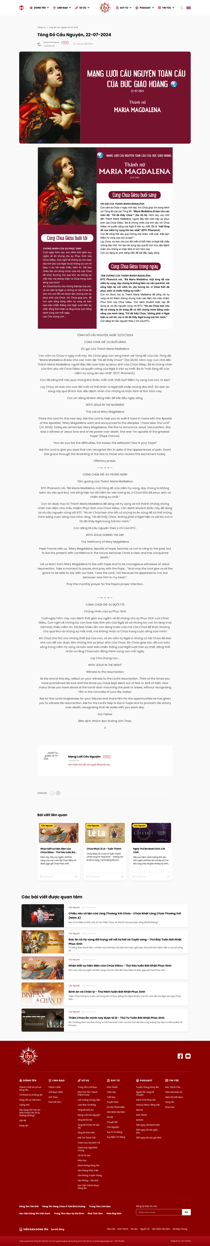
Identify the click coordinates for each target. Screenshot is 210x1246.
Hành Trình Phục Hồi (145, 1100)
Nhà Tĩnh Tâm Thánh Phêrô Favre (87, 1093)
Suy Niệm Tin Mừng (116, 1137)
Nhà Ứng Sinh (114, 1213)
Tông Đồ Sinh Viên (86, 1132)
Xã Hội (110, 1117)
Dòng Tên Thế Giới (29, 1206)
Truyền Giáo (113, 1102)
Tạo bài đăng (57, 1229)
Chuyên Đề (112, 1122)
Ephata (139, 1119)
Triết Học (111, 1097)
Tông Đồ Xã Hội (85, 1119)
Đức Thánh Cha (172, 1087)
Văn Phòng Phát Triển (88, 1170)
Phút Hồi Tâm (54, 1102)
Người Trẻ (144, 1229)
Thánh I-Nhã (54, 1087)
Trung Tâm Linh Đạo (87, 1087)
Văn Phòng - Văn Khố (88, 1180)
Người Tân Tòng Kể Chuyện (145, 1093)
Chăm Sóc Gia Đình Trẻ (89, 1142)
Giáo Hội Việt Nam (174, 1097)
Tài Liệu (134, 1229)
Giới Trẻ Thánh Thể (86, 1137)
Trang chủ (41, 27)
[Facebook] (180, 1056)
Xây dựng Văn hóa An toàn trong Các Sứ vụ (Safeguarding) (29, 1112)
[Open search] (180, 8)
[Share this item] (76, 876)
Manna (139, 1109)
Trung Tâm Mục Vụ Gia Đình (69, 1213)
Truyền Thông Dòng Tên (147, 1087)
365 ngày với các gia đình (148, 1137)
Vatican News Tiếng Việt (148, 1104)
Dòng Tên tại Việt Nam (30, 1100)
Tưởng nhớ (24, 1104)
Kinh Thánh (112, 1087)
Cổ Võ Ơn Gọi (84, 1155)
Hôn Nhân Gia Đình (116, 1112)
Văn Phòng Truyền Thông (90, 1175)
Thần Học (111, 1092)
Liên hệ (22, 1120)
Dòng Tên (23, 1125)
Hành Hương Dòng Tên (88, 1165)
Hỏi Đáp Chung (179, 1229)
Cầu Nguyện (113, 1127)
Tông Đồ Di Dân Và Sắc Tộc (89, 1126)
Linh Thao (53, 1097)
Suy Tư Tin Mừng (114, 1132)
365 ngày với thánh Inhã (148, 1125)
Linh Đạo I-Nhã (55, 1092)
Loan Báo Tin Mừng (87, 1104)
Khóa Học (170, 1107)
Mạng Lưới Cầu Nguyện (89, 1115)
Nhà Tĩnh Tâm (95, 1213)
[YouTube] (188, 1056)
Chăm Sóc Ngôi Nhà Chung (87, 1149)
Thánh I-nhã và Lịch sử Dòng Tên (30, 1088)
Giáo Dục (82, 1160)
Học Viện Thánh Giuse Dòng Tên (88, 1187)
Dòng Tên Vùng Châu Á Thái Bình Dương (63, 1206)
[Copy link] (57, 793)
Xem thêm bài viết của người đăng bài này (89, 764)
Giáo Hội (111, 1229)
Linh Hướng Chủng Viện (89, 1100)
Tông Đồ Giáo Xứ (85, 1109)
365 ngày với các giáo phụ (147, 1131)
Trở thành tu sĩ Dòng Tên (31, 1094)
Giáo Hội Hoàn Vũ (173, 1092)
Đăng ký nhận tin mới (146, 1206)
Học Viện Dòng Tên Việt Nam (34, 1213)
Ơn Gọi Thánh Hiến (116, 1107)
